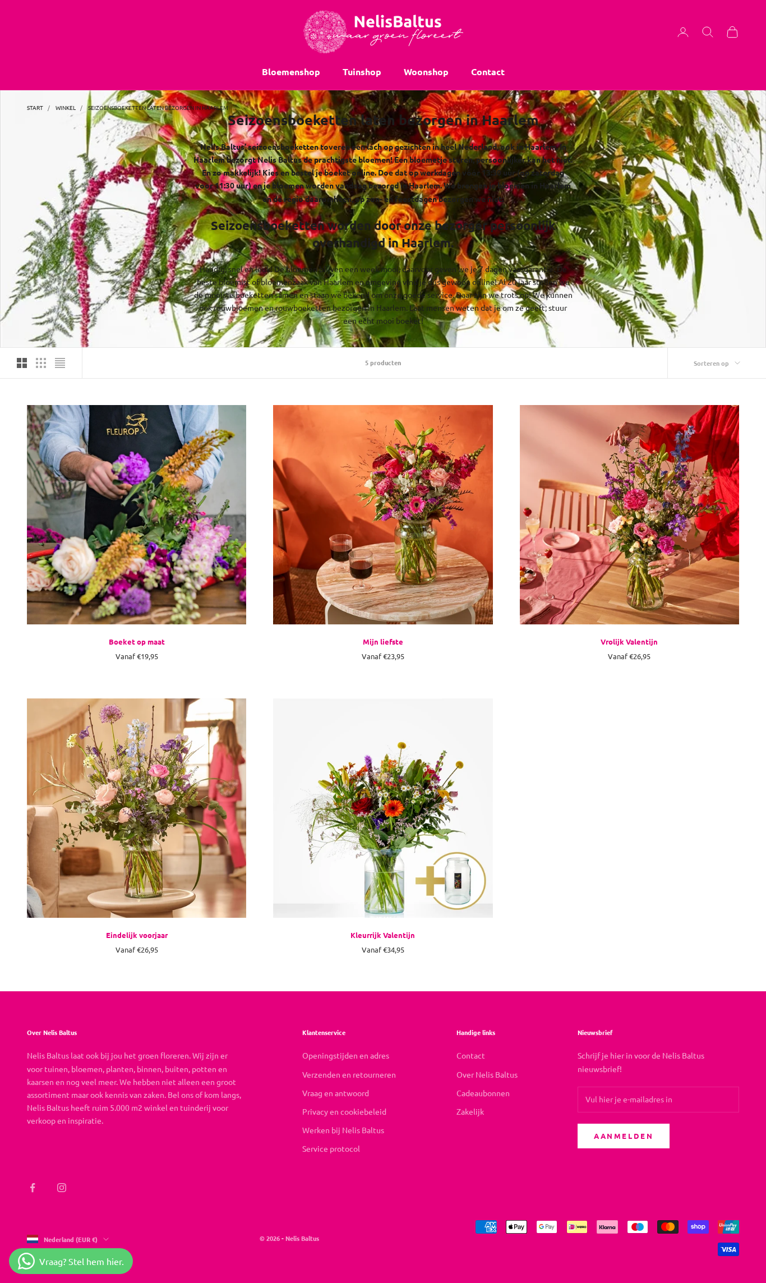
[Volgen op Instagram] (61, 1187)
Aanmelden (623, 1136)
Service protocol (331, 1148)
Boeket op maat (137, 641)
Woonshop (426, 71)
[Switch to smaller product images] (41, 363)
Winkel (66, 107)
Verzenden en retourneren (349, 1074)
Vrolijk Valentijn (629, 641)
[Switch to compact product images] (60, 363)
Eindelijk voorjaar (137, 935)
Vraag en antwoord (335, 1093)
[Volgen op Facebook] (32, 1187)
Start (35, 107)
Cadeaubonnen (483, 1093)
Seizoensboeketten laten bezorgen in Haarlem (158, 107)
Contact (488, 71)
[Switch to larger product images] (22, 363)
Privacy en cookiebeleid (344, 1111)
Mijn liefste (383, 641)
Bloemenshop (291, 71)
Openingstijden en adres (345, 1055)
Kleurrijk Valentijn (382, 935)
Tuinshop (362, 71)
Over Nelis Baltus (487, 1074)
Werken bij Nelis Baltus (343, 1130)
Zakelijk (470, 1111)
